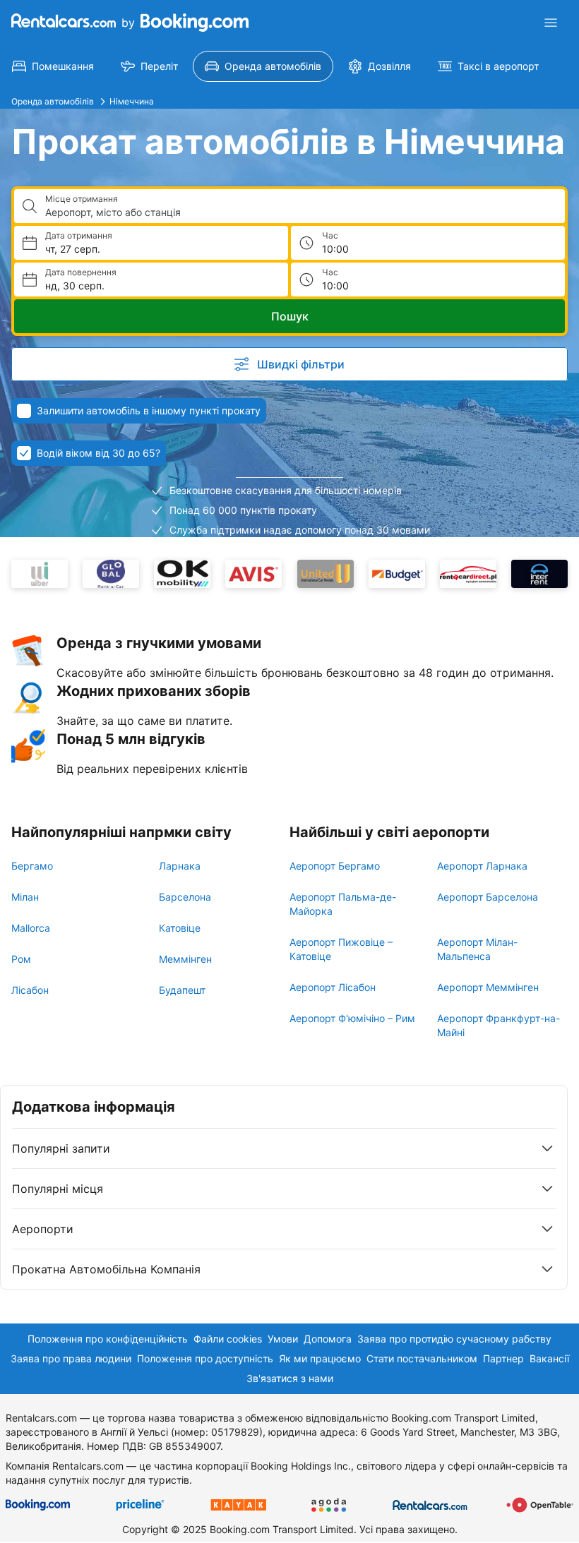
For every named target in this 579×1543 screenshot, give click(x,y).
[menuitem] (53, 66)
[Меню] (551, 23)
